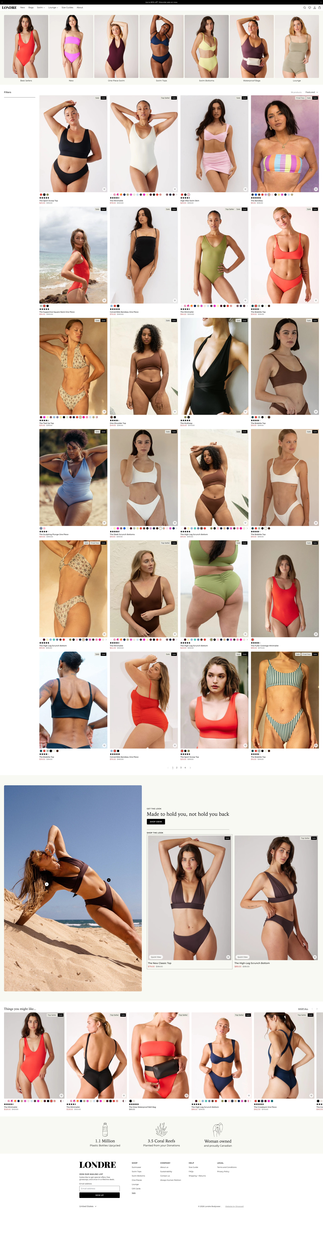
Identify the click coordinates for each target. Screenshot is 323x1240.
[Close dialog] (115, 586)
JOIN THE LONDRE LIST (186, 628)
